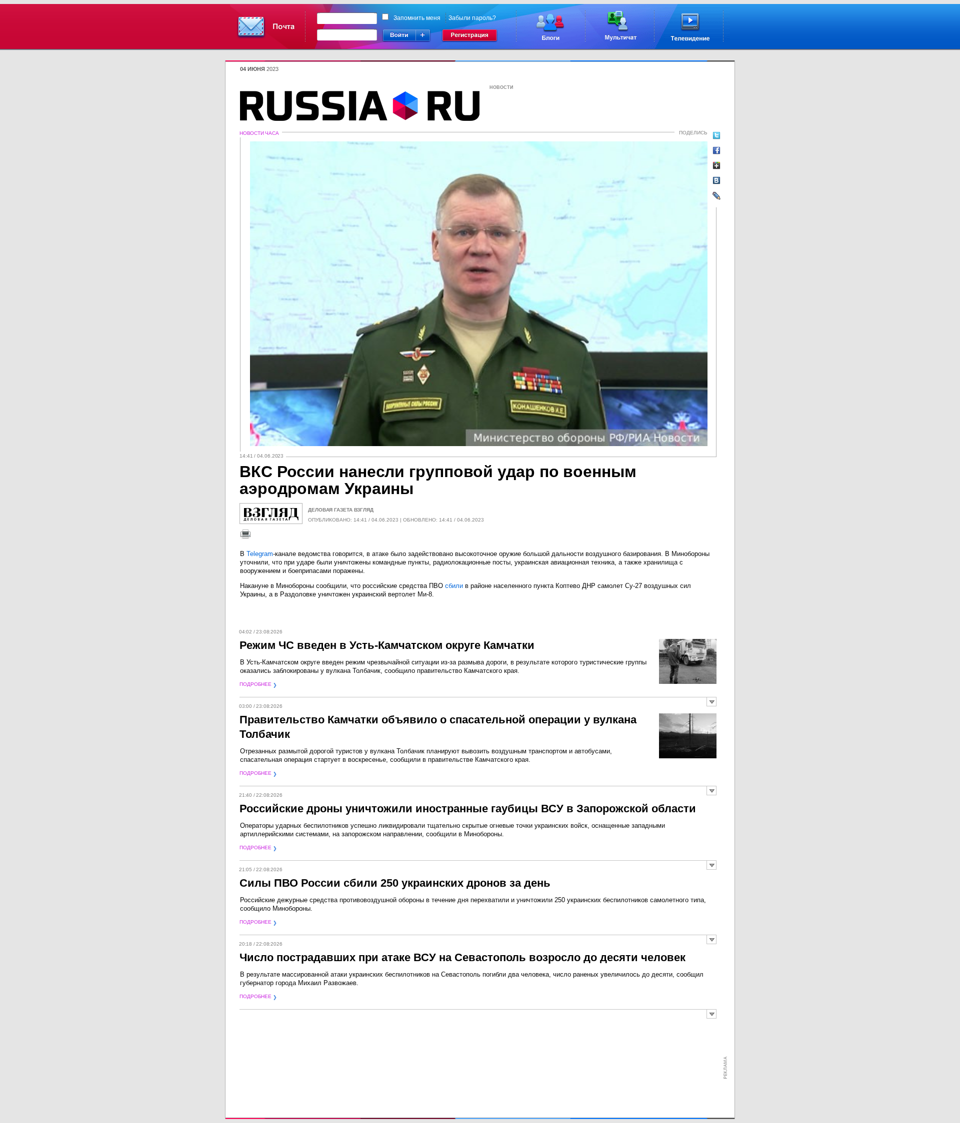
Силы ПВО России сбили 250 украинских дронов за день (395, 883)
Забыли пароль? (472, 17)
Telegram (259, 554)
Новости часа (259, 133)
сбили (454, 585)
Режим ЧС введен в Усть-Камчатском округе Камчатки (387, 645)
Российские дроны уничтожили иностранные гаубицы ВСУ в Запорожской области (468, 808)
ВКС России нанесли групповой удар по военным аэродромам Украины (438, 480)
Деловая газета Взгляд (341, 510)
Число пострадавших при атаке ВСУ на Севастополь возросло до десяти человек (463, 957)
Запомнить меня (417, 17)
